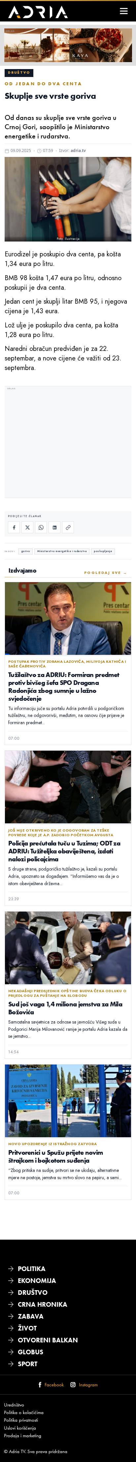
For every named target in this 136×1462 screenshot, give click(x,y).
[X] (27, 527)
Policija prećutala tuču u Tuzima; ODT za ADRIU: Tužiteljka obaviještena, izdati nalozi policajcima (64, 851)
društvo (33, 1292)
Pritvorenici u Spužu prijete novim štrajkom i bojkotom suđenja (55, 1156)
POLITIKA (32, 1269)
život (27, 1328)
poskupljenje (103, 551)
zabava (31, 1316)
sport (27, 1364)
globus (30, 1352)
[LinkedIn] (54, 527)
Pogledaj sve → (105, 572)
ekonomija (37, 1281)
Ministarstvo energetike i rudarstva (62, 551)
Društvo (19, 72)
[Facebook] (14, 527)
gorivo (25, 551)
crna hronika (42, 1304)
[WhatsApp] (41, 527)
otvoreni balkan (48, 1340)
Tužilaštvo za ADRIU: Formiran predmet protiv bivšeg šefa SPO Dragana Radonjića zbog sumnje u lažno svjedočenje (63, 686)
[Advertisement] (68, 442)
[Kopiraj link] (68, 527)
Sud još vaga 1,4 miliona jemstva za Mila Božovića (65, 1008)
